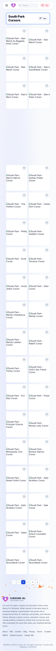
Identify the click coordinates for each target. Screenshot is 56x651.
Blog (25, 632)
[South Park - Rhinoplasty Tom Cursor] (16, 452)
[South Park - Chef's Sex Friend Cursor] (39, 370)
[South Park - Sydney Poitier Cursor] (39, 178)
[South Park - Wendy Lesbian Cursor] (16, 342)
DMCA (5, 635)
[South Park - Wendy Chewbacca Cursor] (16, 315)
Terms (39, 632)
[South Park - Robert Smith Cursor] (16, 479)
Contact (18, 632)
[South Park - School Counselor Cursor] (39, 534)
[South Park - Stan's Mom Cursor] (16, 96)
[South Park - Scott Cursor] (16, 260)
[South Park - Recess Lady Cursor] (39, 424)
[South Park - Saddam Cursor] (39, 233)
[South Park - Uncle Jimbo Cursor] (16, 287)
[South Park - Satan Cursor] (16, 534)
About (5, 632)
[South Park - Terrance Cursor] (39, 260)
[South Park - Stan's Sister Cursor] (39, 96)
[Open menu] (6, 5)
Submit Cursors (16, 635)
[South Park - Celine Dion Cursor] (39, 205)
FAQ (11, 632)
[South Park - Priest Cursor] (39, 397)
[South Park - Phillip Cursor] (16, 233)
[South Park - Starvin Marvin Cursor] (16, 178)
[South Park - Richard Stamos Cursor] (39, 452)
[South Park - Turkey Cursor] (16, 370)
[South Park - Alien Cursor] (39, 287)
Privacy (32, 632)
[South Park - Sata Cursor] (39, 506)
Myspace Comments (28, 647)
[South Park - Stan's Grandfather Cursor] (39, 68)
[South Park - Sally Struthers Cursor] (39, 479)
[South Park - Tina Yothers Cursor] (16, 205)
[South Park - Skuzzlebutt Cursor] (16, 561)
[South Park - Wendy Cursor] (39, 315)
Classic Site (29, 635)
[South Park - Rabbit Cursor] (39, 342)
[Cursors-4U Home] (13, 5)
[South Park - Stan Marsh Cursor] (39, 41)
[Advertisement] (28, 137)
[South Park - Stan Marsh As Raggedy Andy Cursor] (16, 41)
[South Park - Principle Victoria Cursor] (16, 424)
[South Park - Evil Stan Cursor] (16, 397)
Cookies (47, 632)
